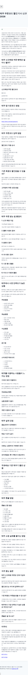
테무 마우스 (4, 654)
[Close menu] (0, 674)
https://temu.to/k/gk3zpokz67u (10, 121)
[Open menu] (1, 6)
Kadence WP (15, 668)
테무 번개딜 (4, 657)
